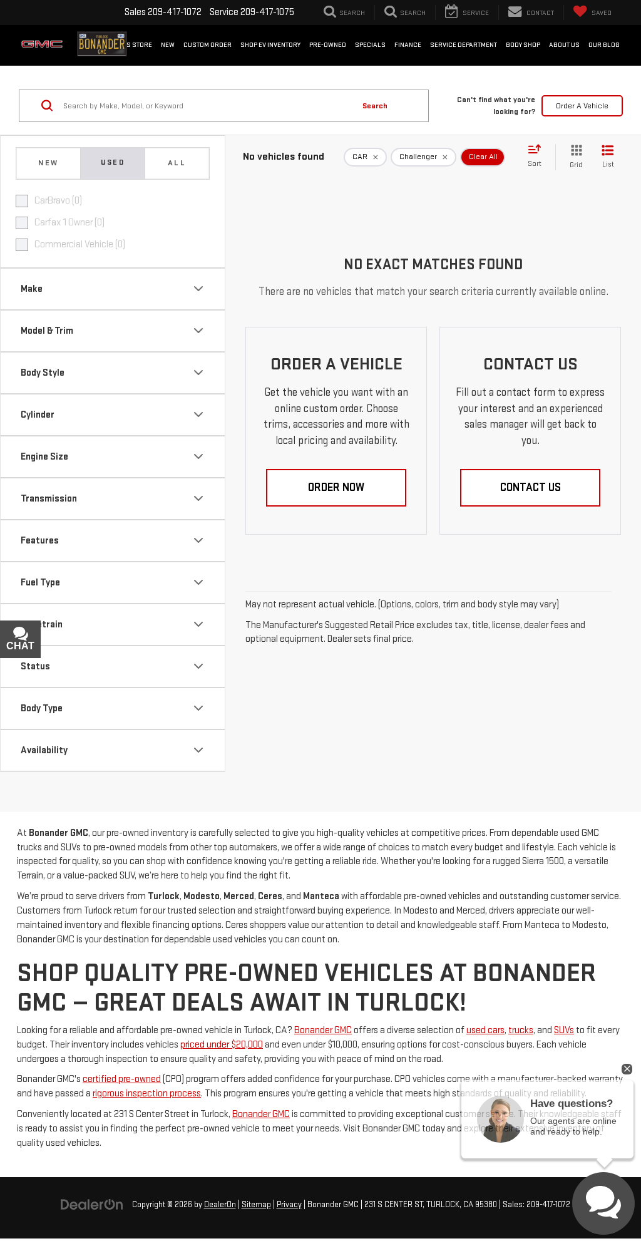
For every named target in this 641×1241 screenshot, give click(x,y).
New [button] (168, 45)
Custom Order (207, 45)
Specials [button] (370, 45)
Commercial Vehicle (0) (79, 244)
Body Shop (523, 45)
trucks (520, 1030)
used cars (485, 1030)
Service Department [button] (463, 45)
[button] (336, 488)
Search (374, 106)
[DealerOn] (92, 1204)
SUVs (564, 1030)
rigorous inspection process (147, 1093)
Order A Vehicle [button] (582, 106)
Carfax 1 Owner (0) (69, 223)
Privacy (289, 1205)
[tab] (48, 163)
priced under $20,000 (221, 1045)
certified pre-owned (122, 1079)
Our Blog (604, 45)
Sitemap (256, 1205)
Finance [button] (407, 45)
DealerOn (220, 1205)
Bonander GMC (323, 1030)
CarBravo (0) (58, 201)
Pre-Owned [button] (327, 45)
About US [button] (564, 45)
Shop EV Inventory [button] (270, 45)
